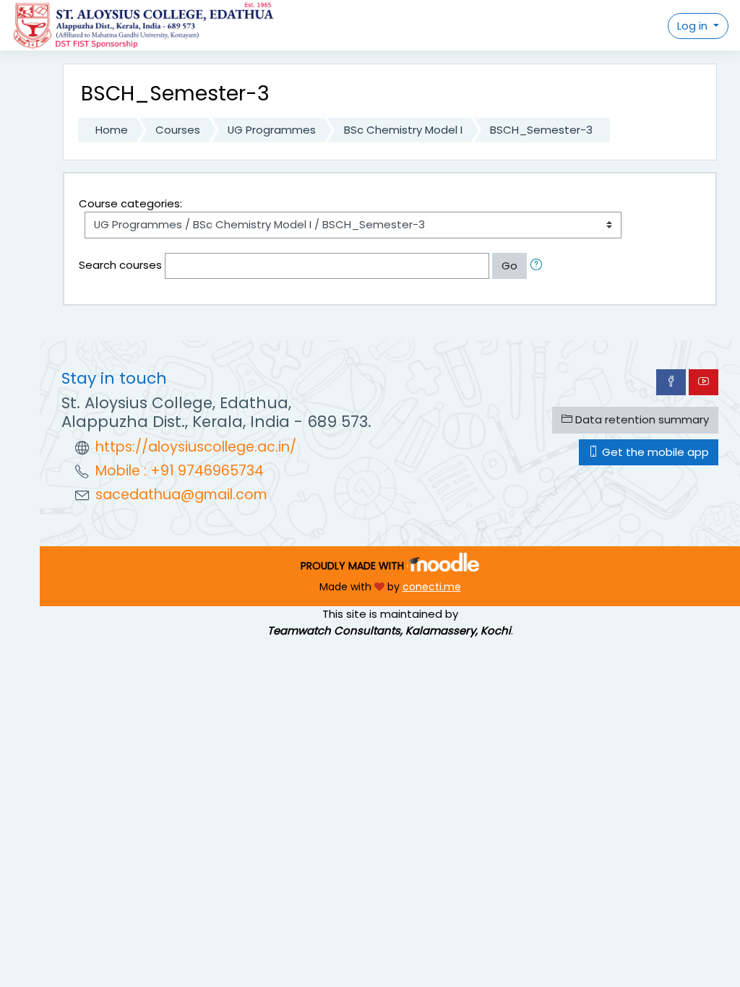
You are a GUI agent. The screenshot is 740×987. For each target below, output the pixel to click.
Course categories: (130, 203)
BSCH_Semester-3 (541, 129)
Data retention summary (640, 419)
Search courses (120, 264)
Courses (177, 129)
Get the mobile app (654, 452)
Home (111, 129)
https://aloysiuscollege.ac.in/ (195, 447)
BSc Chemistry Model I (403, 129)
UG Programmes (272, 129)
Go (509, 265)
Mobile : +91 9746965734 (179, 470)
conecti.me (432, 586)
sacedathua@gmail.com (181, 494)
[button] (539, 266)
